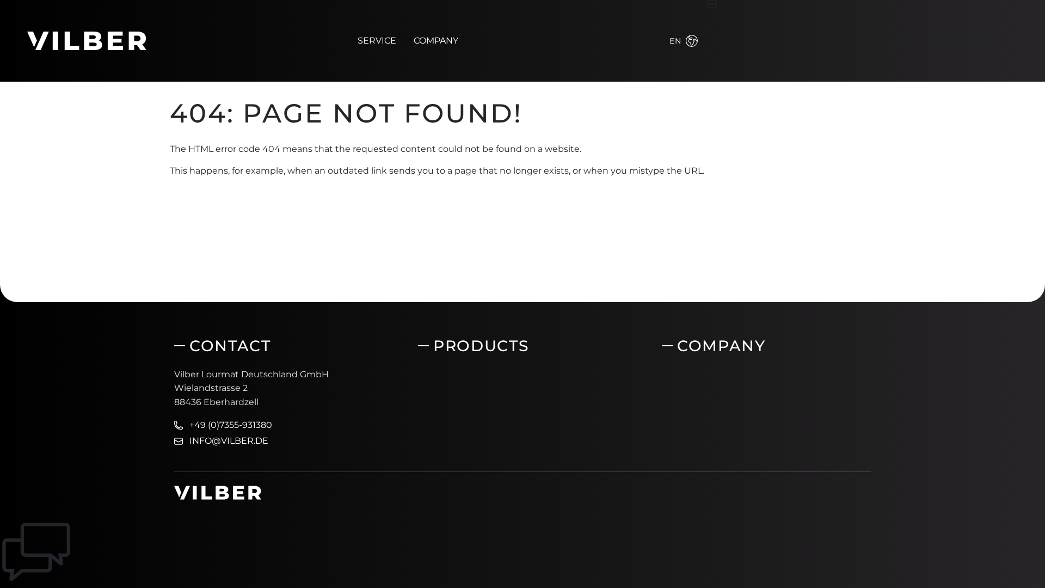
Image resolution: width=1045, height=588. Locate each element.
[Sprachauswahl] (692, 41)
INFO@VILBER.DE (228, 441)
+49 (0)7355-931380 (230, 425)
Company (436, 40)
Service (377, 40)
